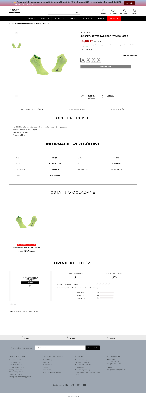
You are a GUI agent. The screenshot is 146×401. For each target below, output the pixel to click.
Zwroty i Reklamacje (16, 367)
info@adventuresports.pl (116, 370)
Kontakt (46, 367)
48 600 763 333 (113, 362)
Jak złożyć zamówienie (17, 360)
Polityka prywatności (82, 362)
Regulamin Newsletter (83, 365)
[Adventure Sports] (14, 11)
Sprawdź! (129, 3)
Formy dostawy (15, 362)
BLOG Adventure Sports (52, 372)
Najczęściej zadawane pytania (20, 377)
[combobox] (61, 12)
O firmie (46, 362)
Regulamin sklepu (81, 360)
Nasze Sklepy (47, 360)
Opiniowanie (79, 367)
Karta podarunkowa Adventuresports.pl (16, 371)
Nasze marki (47, 365)
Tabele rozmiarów (15, 374)
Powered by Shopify (73, 396)
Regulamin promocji (82, 370)
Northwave (85, 33)
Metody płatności (15, 365)
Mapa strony (47, 370)
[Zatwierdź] (77, 12)
